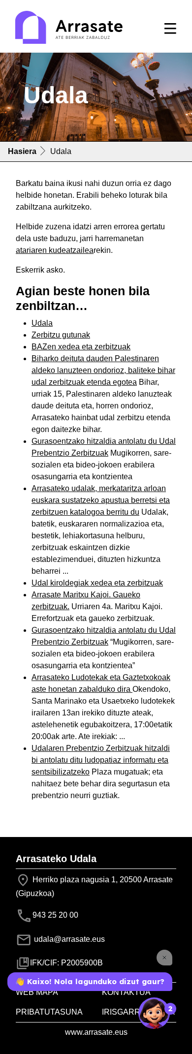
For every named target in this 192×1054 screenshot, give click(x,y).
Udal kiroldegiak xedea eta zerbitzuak (97, 583)
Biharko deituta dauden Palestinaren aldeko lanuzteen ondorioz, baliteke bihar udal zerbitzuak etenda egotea (103, 370)
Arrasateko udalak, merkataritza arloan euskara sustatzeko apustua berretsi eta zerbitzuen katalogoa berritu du (101, 500)
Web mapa (37, 992)
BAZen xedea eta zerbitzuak (81, 346)
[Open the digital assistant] (154, 1013)
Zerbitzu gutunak (61, 335)
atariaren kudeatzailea (55, 250)
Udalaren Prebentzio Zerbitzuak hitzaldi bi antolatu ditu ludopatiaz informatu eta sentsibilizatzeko (101, 760)
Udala (42, 323)
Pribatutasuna (49, 1012)
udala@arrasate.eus (68, 939)
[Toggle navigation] (170, 28)
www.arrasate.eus (96, 1032)
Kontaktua (126, 992)
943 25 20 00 (55, 915)
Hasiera (22, 151)
